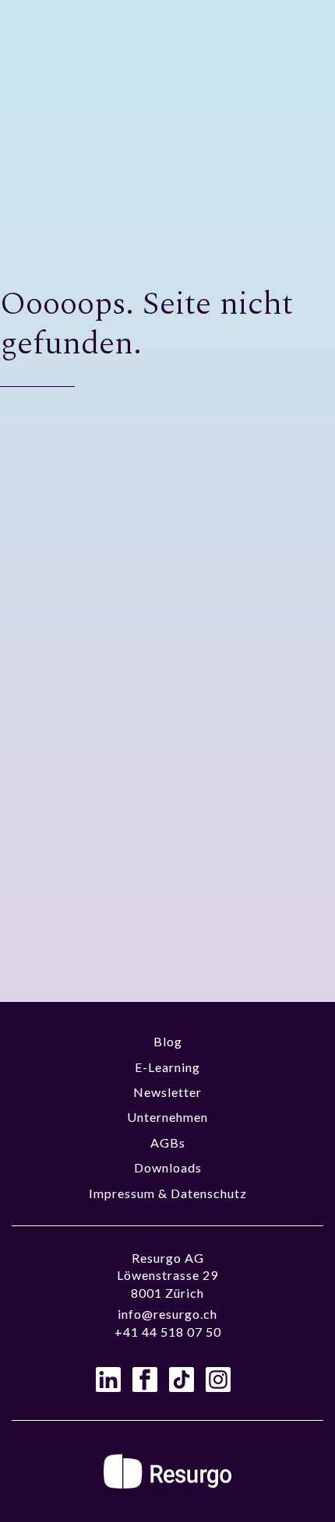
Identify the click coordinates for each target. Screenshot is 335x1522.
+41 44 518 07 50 (168, 1331)
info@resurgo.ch (167, 1313)
